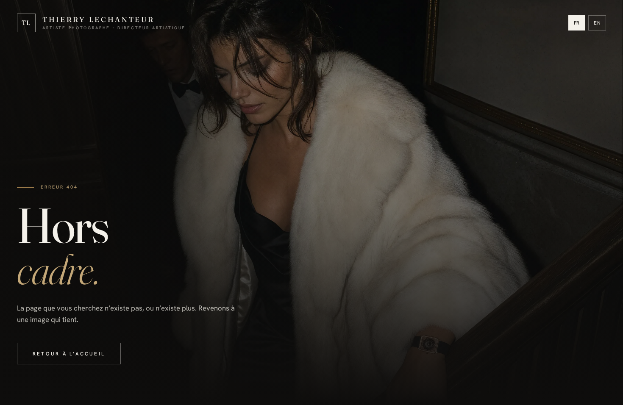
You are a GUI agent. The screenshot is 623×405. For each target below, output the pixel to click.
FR (577, 22)
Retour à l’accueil (69, 353)
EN (597, 22)
